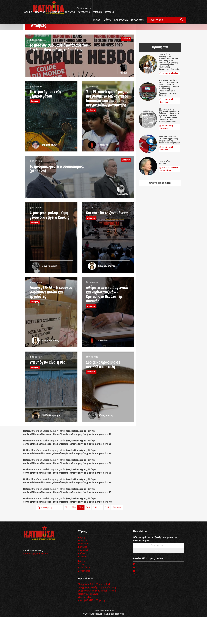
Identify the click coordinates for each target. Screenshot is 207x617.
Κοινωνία (69, 12)
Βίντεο (97, 19)
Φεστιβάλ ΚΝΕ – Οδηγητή (91, 600)
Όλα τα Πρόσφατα (160, 182)
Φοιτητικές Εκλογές (88, 594)
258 (74, 507)
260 (88, 507)
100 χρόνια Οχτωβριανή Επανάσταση (97, 587)
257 (67, 507)
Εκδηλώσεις (121, 19)
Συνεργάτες (137, 19)
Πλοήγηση (82, 8)
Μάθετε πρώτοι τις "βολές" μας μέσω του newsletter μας (155, 539)
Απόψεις (97, 12)
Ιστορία (109, 12)
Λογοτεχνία (83, 550)
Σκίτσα (107, 19)
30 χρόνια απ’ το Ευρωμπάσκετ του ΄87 (97, 590)
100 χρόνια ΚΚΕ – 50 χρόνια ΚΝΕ (94, 584)
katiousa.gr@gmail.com (35, 553)
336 (107, 507)
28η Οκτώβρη (85, 597)
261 (95, 507)
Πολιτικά (40, 12)
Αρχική (28, 12)
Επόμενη (116, 507)
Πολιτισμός (55, 12)
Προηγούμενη (45, 507)
